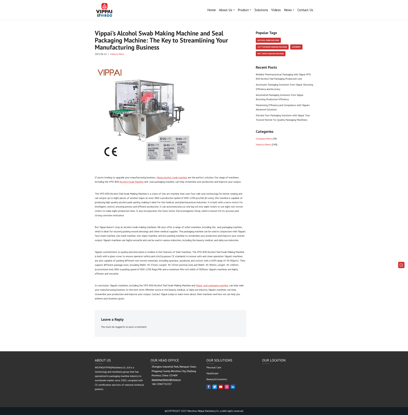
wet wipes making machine (270, 53)
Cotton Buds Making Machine (272, 47)
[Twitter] (214, 387)
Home (211, 10)
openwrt (296, 47)
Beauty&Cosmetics (216, 379)
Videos (276, 10)
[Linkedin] (233, 387)
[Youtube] (221, 387)
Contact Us (305, 10)
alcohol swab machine (268, 40)
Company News (264, 138)
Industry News (117, 54)
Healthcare (212, 373)
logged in (120, 326)
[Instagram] (227, 387)
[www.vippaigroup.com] (104, 10)
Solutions (261, 10)
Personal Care (213, 367)
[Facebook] (208, 387)
